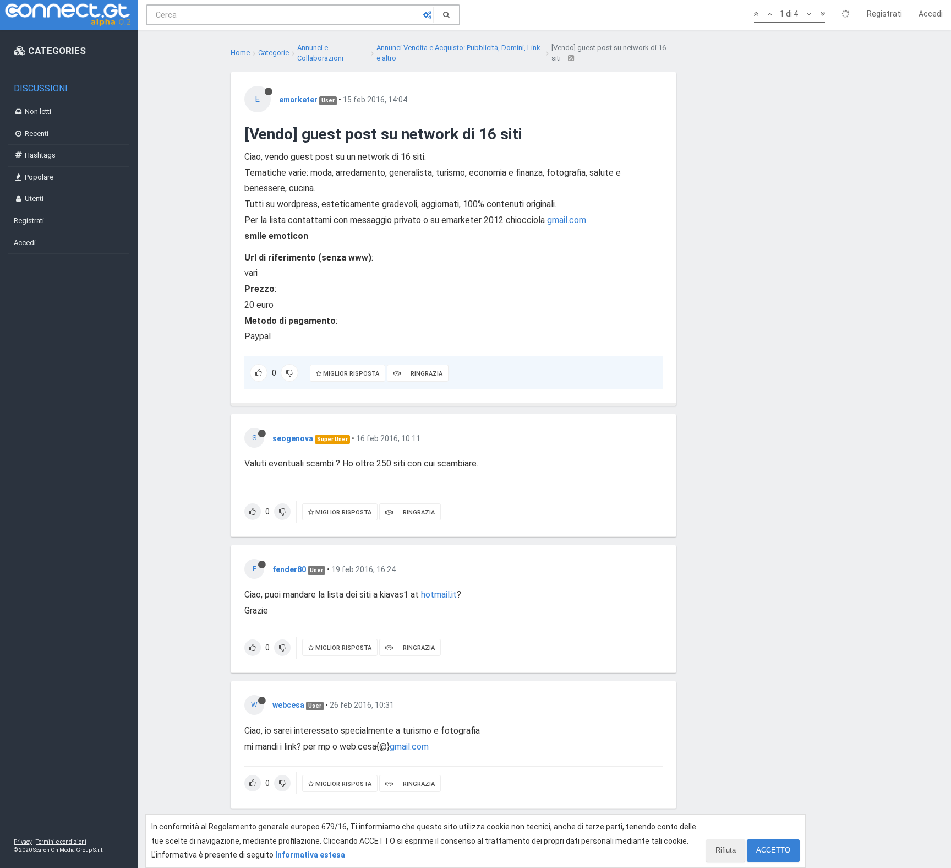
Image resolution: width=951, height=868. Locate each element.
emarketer (298, 99)
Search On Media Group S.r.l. (68, 850)
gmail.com (566, 220)
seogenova (292, 438)
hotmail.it (439, 594)
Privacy (23, 842)
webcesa (288, 705)
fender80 (289, 569)
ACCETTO (773, 850)
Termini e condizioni (61, 842)
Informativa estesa (310, 854)
